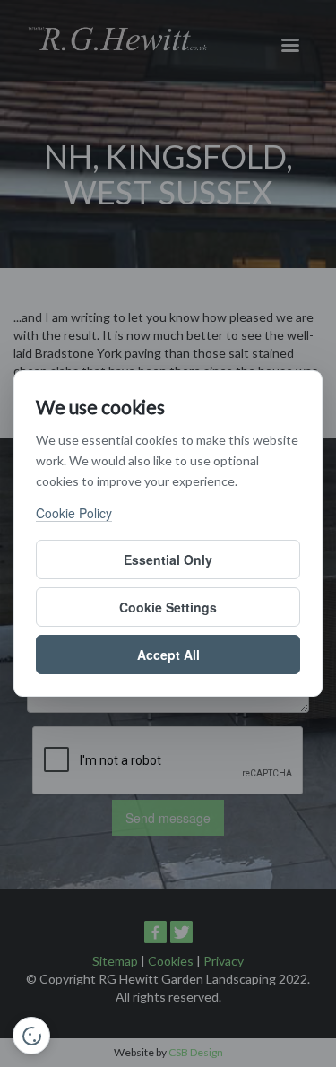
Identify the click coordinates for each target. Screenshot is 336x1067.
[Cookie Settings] (31, 1035)
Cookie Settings (168, 607)
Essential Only (168, 559)
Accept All (168, 655)
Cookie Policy (74, 513)
